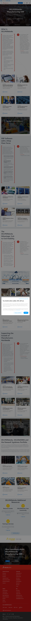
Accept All (26, 312)
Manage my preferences (18, 312)
